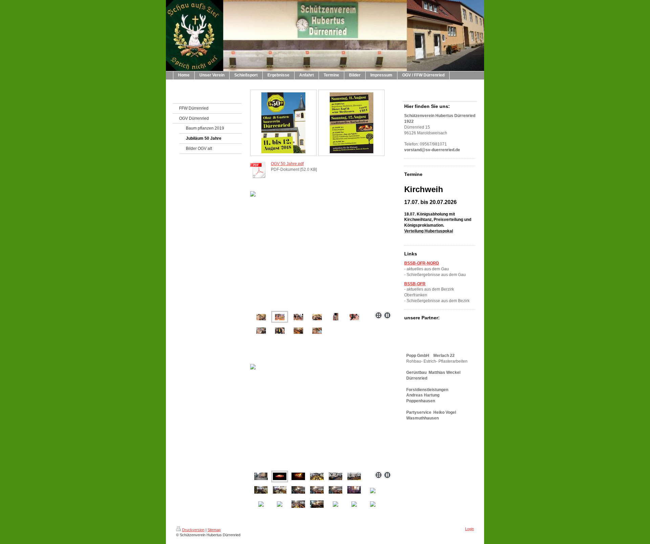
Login (469, 529)
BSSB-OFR (415, 283)
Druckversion (193, 530)
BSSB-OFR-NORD (421, 263)
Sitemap (214, 530)
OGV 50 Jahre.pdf (287, 163)
